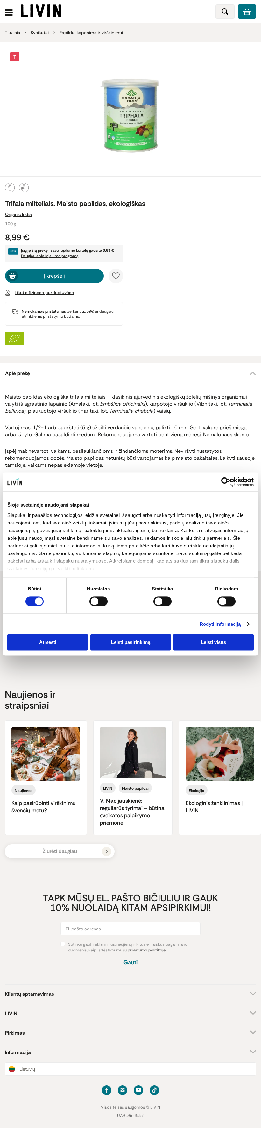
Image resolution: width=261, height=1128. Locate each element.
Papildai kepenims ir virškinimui (91, 32)
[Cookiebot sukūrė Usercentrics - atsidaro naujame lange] (226, 482)
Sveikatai (40, 32)
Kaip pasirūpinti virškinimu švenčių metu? (43, 806)
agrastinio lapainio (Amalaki (56, 404)
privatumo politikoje (147, 950)
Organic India (18, 214)
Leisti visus (213, 642)
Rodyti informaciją (220, 624)
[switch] (98, 601)
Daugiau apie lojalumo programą (50, 255)
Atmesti (47, 642)
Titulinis (12, 32)
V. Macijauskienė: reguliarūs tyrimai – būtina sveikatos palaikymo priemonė (132, 811)
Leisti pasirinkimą (130, 642)
